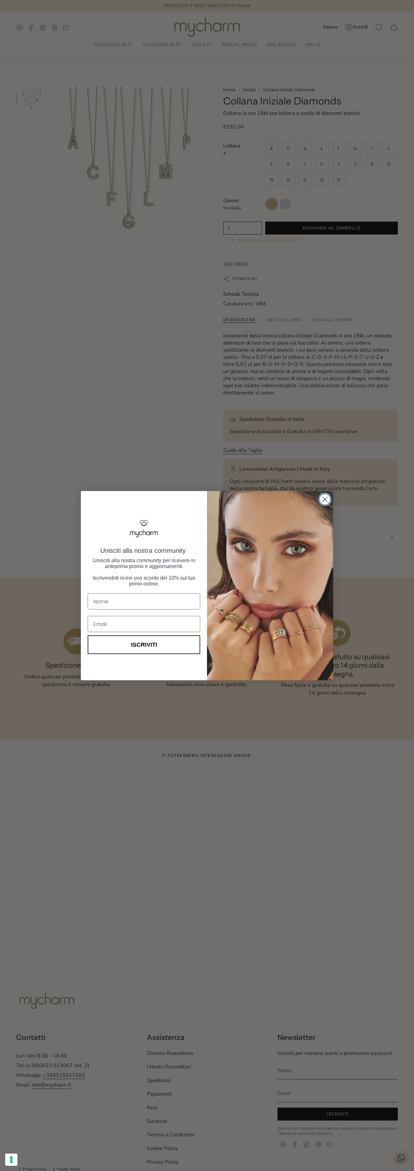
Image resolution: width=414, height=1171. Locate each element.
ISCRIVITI (144, 644)
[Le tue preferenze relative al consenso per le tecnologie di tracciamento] (11, 1160)
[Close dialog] (325, 499)
